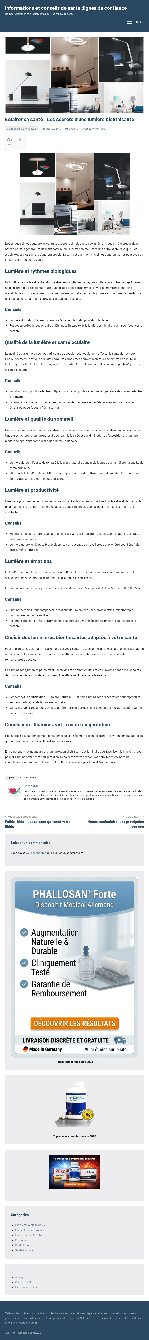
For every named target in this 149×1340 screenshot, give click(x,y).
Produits (20, 1240)
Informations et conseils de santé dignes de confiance (66, 8)
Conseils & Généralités (21, 128)
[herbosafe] (14, 795)
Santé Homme (24, 1250)
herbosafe (69, 128)
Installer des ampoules (24, 391)
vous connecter (36, 852)
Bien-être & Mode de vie (30, 1224)
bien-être (129, 751)
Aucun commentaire (93, 128)
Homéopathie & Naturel (30, 1235)
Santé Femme (24, 1245)
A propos (21, 1277)
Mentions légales (26, 1287)
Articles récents (28, 777)
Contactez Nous (25, 1282)
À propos (11, 777)
